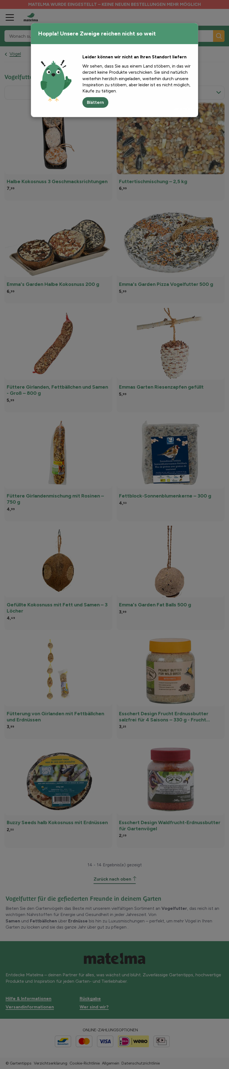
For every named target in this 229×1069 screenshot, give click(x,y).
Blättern (95, 102)
